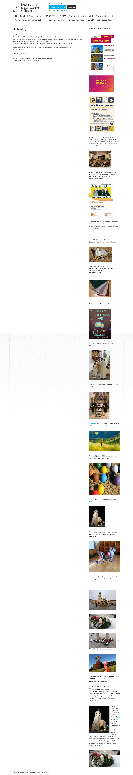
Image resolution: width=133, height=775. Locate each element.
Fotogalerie (49, 20)
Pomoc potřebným (77, 16)
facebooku (64, 10)
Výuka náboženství (97, 16)
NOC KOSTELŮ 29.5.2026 (55, 16)
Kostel (111, 16)
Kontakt (90, 20)
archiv (70, 7)
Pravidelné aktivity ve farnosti (27, 20)
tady (118, 717)
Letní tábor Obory (105, 20)
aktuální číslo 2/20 (57, 7)
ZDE (90, 501)
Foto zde (114, 579)
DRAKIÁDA (92, 424)
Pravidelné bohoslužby (30, 16)
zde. (118, 719)
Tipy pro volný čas (76, 20)
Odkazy (61, 20)
